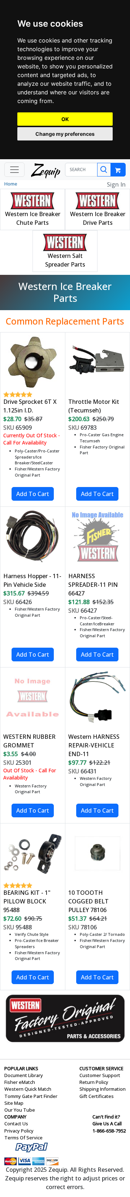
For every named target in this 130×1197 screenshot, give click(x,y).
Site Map (13, 1103)
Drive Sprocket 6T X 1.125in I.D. (30, 406)
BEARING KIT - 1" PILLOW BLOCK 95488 (27, 901)
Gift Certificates (96, 1096)
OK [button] (65, 119)
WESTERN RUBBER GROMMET (29, 741)
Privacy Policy (19, 1130)
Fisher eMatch (19, 1082)
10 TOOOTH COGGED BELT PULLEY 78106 (88, 901)
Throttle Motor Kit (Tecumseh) (93, 406)
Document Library (23, 1075)
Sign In (116, 184)
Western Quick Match (27, 1089)
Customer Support (99, 1075)
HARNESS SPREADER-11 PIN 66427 (93, 584)
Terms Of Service (23, 1137)
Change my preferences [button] (65, 134)
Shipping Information (102, 1089)
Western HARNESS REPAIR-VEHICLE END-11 (94, 745)
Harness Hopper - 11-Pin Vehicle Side (32, 580)
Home (10, 183)
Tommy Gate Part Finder (30, 1096)
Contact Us (16, 1123)
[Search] (104, 170)
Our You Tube (19, 1110)
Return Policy (93, 1082)
